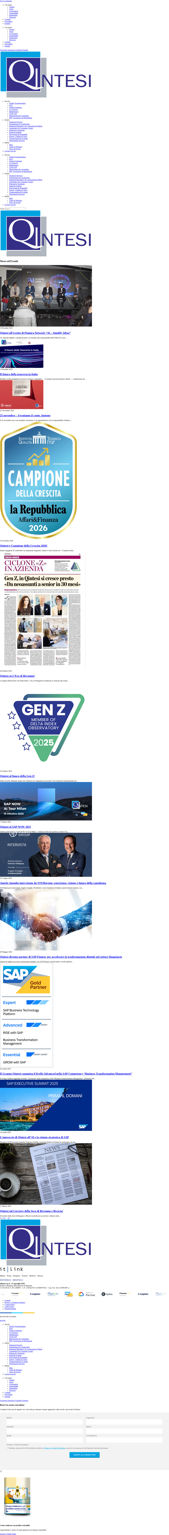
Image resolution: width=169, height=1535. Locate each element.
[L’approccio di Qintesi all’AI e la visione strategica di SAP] (46, 1130)
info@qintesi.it (5, 1280)
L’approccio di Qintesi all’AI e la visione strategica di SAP (34, 1137)
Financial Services (15, 122)
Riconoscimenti (10, 1309)
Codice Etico (9, 1307)
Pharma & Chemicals (17, 130)
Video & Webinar (15, 147)
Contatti (7, 19)
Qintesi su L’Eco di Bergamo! (17, 675)
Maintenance (14, 112)
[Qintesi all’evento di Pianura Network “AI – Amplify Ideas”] (46, 326)
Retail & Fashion (15, 132)
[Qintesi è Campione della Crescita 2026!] (38, 539)
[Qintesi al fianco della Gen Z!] (46, 769)
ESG (11, 105)
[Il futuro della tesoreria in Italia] (21, 367)
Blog (11, 145)
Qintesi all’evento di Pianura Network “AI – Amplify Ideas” (35, 332)
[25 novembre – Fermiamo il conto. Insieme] (21, 408)
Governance (13, 11)
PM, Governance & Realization (20, 118)
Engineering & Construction (19, 124)
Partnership (13, 15)
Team (11, 9)
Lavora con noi (10, 151)
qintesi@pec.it (18, 1280)
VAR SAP (13, 114)
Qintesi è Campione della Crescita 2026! (23, 545)
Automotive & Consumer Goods (21, 128)
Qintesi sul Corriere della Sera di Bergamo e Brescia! (31, 1211)
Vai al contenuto (6, 1)
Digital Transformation (17, 103)
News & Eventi (14, 149)
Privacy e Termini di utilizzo (15, 1302)
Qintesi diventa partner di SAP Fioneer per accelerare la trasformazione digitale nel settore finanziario (61, 956)
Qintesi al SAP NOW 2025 (15, 826)
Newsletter (8, 21)
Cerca (2, 209)
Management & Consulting (19, 116)
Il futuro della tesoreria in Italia (19, 374)
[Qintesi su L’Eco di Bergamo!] (43, 669)
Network (12, 17)
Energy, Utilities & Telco (18, 136)
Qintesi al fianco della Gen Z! (17, 776)
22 (9, 1218)
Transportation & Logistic (18, 139)
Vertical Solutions (15, 107)
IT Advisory (13, 110)
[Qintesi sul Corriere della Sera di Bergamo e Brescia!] (46, 1204)
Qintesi (11, 7)
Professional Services (17, 141)
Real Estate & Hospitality (18, 134)
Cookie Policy (10, 1305)
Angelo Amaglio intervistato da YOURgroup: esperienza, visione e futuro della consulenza (53, 882)
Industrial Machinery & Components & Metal (25, 126)
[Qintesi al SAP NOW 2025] (46, 820)
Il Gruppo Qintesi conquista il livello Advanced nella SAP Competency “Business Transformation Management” (66, 1073)
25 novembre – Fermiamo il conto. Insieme (25, 415)
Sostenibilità (13, 13)
